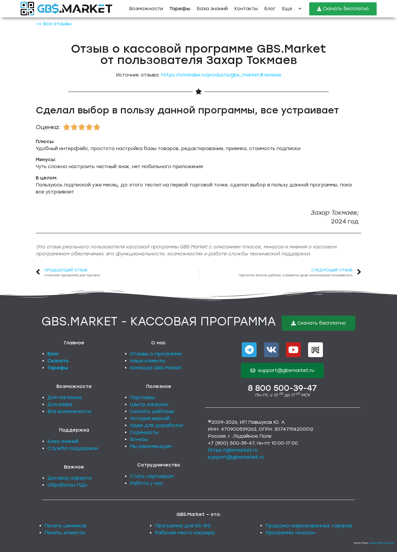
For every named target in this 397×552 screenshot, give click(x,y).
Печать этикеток (64, 532)
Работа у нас (146, 483)
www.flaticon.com (381, 542)
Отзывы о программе (156, 354)
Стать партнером (152, 476)
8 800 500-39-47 (282, 388)
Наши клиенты (147, 361)
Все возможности (69, 411)
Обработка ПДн (67, 485)
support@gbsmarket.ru (236, 457)
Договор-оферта (69, 478)
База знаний (212, 8)
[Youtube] (293, 349)
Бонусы (139, 439)
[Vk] (271, 349)
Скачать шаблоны (152, 411)
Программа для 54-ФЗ (182, 525)
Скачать (58, 361)
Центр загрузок (149, 404)
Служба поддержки (72, 448)
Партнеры (142, 397)
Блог (270, 8)
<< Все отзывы (53, 23)
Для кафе (59, 404)
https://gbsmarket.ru (232, 450)
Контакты (246, 8)
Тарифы (57, 368)
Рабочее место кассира (184, 532)
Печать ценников (65, 525)
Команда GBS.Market (156, 368)
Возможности (146, 8)
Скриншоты (144, 432)
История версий (150, 418)
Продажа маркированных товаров (308, 525)
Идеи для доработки (156, 425)
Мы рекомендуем (150, 446)
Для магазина (64, 397)
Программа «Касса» (290, 532)
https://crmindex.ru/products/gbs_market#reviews (221, 75)
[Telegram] (249, 349)
